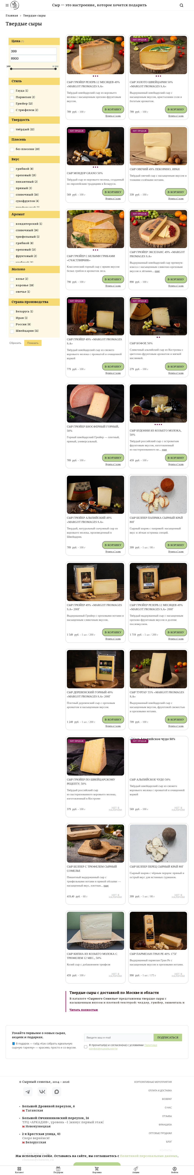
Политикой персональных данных (148, 1156)
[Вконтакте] (42, 1092)
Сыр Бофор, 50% (141, 343)
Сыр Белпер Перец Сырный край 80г (157, 866)
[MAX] (56, 1092)
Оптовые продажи (160, 1133)
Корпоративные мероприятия (153, 1082)
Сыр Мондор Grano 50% (85, 173)
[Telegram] (28, 1092)
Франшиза (165, 1124)
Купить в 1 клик (113, 116)
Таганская (48, 1108)
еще (157, 271)
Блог (169, 1141)
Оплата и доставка (160, 1090)
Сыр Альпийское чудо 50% (150, 779)
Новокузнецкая (52, 1122)
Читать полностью (84, 1010)
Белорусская (41, 1138)
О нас (168, 1107)
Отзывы (167, 1116)
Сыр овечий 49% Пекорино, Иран (155, 169)
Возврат (167, 1099)
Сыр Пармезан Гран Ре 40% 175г (153, 953)
